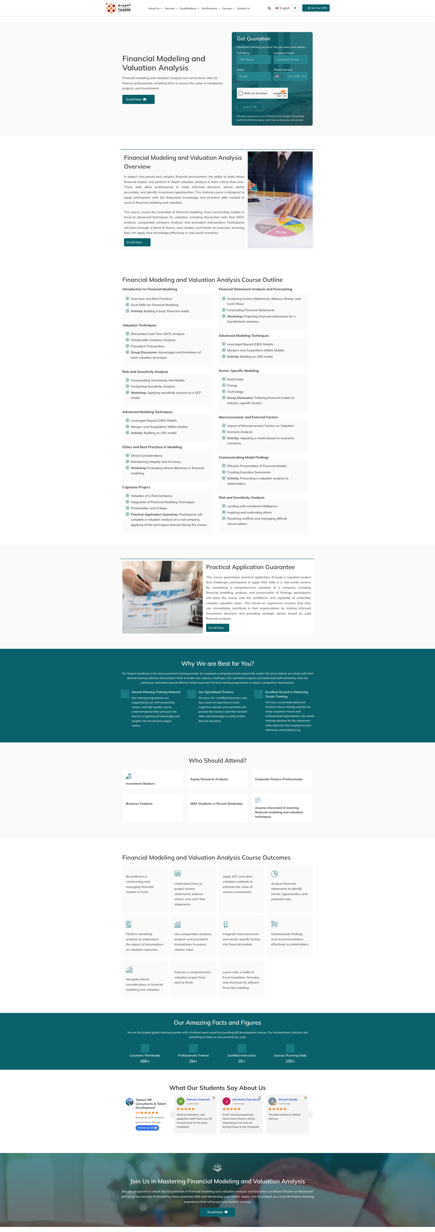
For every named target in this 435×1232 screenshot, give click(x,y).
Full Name (243, 53)
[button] (269, 8)
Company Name (284, 53)
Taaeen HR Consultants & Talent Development (151, 1104)
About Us (153, 8)
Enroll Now (134, 99)
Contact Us (243, 8)
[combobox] (280, 76)
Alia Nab (192, 1099)
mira (281, 1099)
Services (170, 8)
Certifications (209, 8)
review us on (146, 1127)
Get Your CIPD (319, 7)
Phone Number (283, 70)
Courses (227, 8)
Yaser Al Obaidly (243, 1099)
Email (241, 70)
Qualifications (188, 8)
